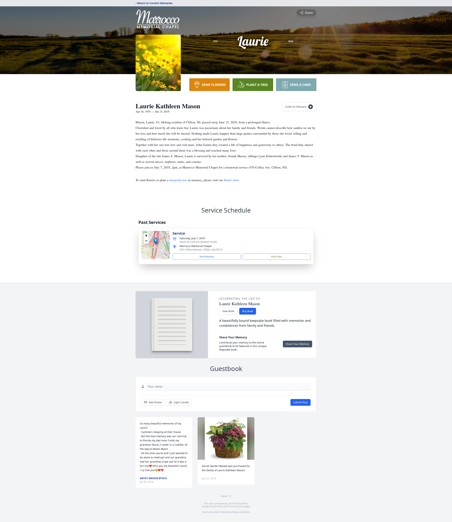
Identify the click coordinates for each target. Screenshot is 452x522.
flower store (231, 180)
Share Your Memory (297, 344)
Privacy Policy (216, 506)
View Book (228, 311)
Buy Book (247, 311)
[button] (155, 241)
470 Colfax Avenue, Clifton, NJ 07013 (201, 249)
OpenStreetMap (230, 512)
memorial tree (178, 180)
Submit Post (300, 402)
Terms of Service (235, 506)
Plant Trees (276, 256)
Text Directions (206, 256)
